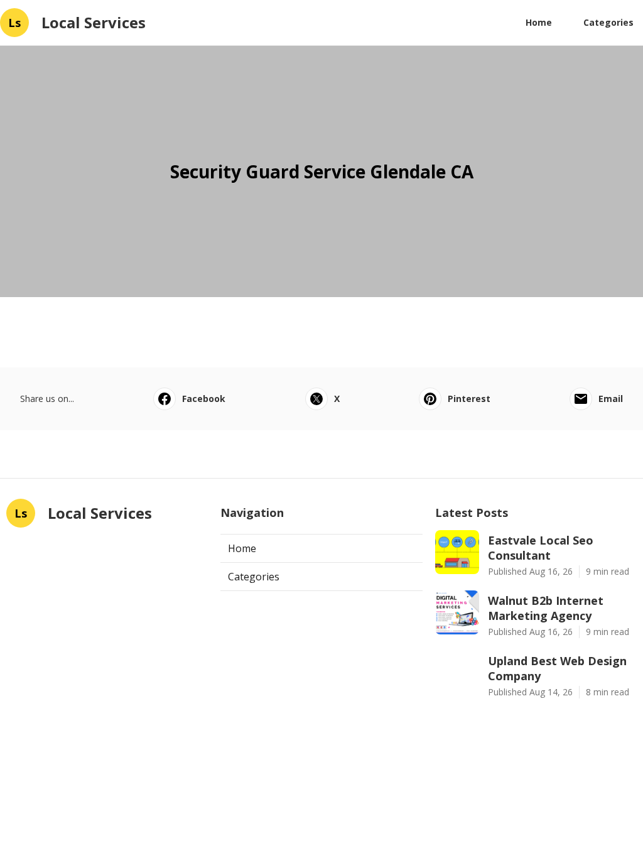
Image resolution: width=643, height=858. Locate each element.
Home (539, 22)
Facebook (203, 399)
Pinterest (469, 399)
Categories (608, 22)
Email (610, 399)
